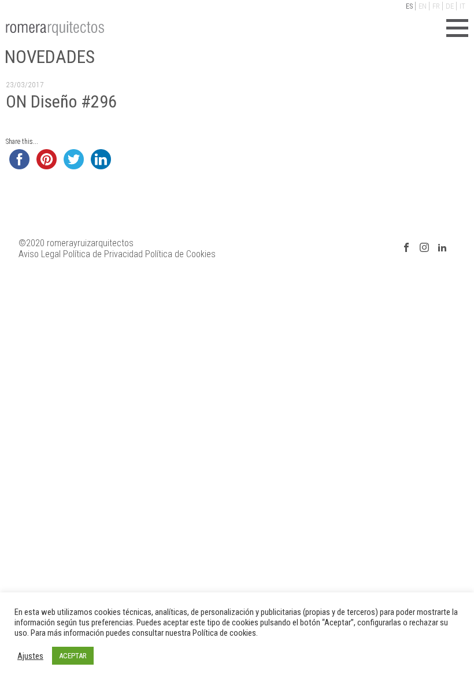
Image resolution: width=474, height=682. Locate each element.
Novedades (50, 57)
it (462, 6)
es (409, 6)
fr (436, 6)
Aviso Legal (39, 254)
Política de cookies (224, 633)
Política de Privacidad (103, 254)
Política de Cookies (180, 254)
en (423, 6)
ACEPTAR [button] (73, 655)
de (450, 6)
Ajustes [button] (30, 656)
